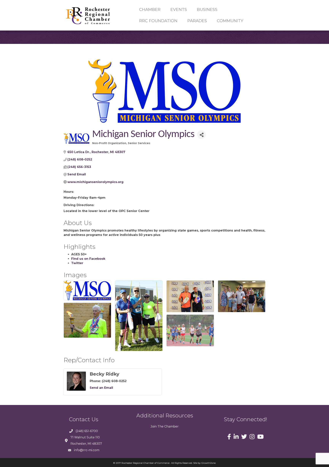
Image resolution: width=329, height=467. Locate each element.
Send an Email (101, 388)
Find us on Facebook (88, 259)
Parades (197, 20)
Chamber (171, 426)
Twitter (77, 263)
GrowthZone (208, 462)
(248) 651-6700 (87, 431)
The (160, 426)
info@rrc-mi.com (86, 450)
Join (154, 426)
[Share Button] (201, 134)
